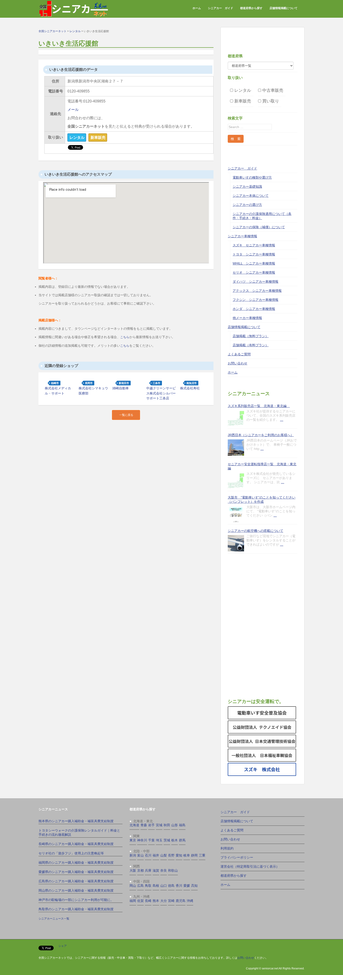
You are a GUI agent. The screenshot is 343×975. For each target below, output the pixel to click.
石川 (148, 855)
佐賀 (140, 901)
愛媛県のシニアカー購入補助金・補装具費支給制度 (76, 872)
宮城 (159, 825)
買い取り (270, 101)
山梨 (163, 855)
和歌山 (173, 870)
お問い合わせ (237, 363)
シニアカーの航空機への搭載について (255, 531)
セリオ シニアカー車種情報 (254, 272)
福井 (156, 855)
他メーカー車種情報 (247, 318)
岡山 (133, 885)
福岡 (133, 901)
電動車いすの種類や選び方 (252, 177)
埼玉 (159, 840)
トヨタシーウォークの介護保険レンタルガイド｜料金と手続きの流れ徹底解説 (79, 832)
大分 (163, 901)
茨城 (167, 840)
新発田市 (124, 383)
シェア (62, 946)
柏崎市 (55, 383)
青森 (143, 825)
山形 (174, 825)
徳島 (171, 885)
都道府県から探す (251, 8)
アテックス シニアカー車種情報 (257, 290)
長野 (171, 855)
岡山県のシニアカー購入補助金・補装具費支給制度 (76, 890)
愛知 (179, 855)
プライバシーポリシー (236, 857)
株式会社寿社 (190, 388)
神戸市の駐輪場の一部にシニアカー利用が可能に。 (76, 900)
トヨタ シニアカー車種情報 (254, 254)
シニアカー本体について (251, 195)
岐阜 (186, 855)
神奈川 (142, 840)
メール (73, 110)
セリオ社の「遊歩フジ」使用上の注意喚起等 (71, 853)
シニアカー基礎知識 (247, 186)
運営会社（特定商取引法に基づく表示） (249, 866)
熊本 (156, 901)
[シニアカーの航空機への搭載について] (236, 543)
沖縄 (190, 901)
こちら (124, 337)
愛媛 (186, 885)
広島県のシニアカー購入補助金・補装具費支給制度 (76, 881)
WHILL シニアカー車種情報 (254, 263)
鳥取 (148, 885)
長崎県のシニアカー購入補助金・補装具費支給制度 (76, 844)
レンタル (242, 90)
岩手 (151, 825)
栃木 (174, 840)
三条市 (156, 383)
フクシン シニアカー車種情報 (255, 300)
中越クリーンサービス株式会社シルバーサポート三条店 (161, 393)
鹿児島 (181, 901)
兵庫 (148, 870)
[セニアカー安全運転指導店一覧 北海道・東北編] (236, 481)
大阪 (133, 870)
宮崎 (171, 901)
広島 (140, 885)
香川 (179, 885)
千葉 (151, 840)
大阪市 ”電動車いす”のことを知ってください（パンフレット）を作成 (261, 499)
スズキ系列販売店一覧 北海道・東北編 (259, 406)
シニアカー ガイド (220, 8)
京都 (140, 870)
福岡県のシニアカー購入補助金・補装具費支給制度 (76, 862)
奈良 (163, 870)
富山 (140, 855)
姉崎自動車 (120, 388)
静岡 (194, 855)
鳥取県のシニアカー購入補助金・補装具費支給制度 (76, 909)
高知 (194, 885)
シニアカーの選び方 (247, 205)
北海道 (134, 825)
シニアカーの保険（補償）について (259, 227)
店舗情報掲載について (284, 8)
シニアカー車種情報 (242, 236)
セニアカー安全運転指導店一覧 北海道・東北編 (262, 466)
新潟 (133, 855)
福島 (182, 825)
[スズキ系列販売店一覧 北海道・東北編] (236, 418)
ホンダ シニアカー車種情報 (254, 309)
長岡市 (89, 383)
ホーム (196, 8)
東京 (133, 840)
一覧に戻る (126, 415)
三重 (202, 855)
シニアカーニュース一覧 (53, 918)
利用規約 (227, 848)
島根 (156, 885)
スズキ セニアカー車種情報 (254, 245)
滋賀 (156, 870)
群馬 (182, 840)
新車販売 (242, 101)
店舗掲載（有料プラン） (251, 345)
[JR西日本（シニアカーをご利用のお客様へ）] (236, 447)
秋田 (167, 825)
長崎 (148, 901)
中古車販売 (272, 90)
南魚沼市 (191, 383)
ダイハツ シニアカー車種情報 (255, 281)
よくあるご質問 (239, 354)
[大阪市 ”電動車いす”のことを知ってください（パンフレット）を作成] (236, 514)
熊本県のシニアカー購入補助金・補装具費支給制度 (76, 821)
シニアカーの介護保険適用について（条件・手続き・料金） (262, 216)
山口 (163, 885)
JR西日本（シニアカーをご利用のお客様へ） (261, 435)
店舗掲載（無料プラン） (251, 336)
